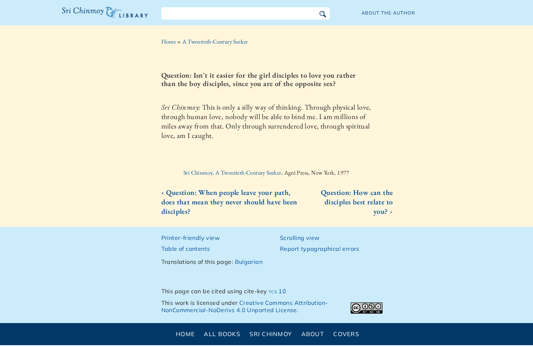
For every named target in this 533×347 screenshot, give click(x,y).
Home (168, 41)
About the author (388, 13)
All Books (222, 334)
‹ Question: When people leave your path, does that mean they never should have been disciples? (229, 202)
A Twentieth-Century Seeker (215, 41)
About (312, 334)
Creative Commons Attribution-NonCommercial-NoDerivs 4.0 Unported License (244, 306)
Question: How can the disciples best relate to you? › (357, 202)
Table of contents (185, 248)
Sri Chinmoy (270, 334)
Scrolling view (300, 237)
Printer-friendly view (190, 237)
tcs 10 (277, 291)
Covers (346, 334)
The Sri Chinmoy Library (90, 17)
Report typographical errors (319, 248)
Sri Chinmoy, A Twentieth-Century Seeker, (233, 172)
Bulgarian (249, 261)
